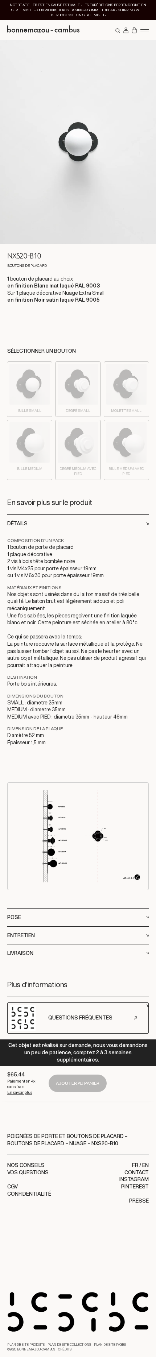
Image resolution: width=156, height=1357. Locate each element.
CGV (12, 1186)
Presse (139, 1200)
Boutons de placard (35, 1143)
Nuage (77, 1143)
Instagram (134, 1179)
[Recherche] (117, 31)
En (145, 1165)
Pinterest (135, 1186)
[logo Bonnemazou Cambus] (43, 30)
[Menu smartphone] (144, 30)
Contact (136, 1172)
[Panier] (134, 31)
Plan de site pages (110, 1344)
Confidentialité (29, 1193)
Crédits (64, 1349)
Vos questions (28, 1172)
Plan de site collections (69, 1344)
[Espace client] (126, 31)
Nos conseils (26, 1165)
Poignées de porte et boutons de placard (65, 1136)
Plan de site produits (26, 1344)
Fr (135, 1165)
